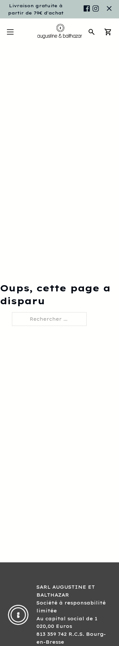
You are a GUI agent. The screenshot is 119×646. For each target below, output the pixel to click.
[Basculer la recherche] (91, 32)
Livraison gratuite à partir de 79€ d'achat (35, 9)
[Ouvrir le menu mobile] (10, 32)
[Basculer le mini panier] (108, 32)
